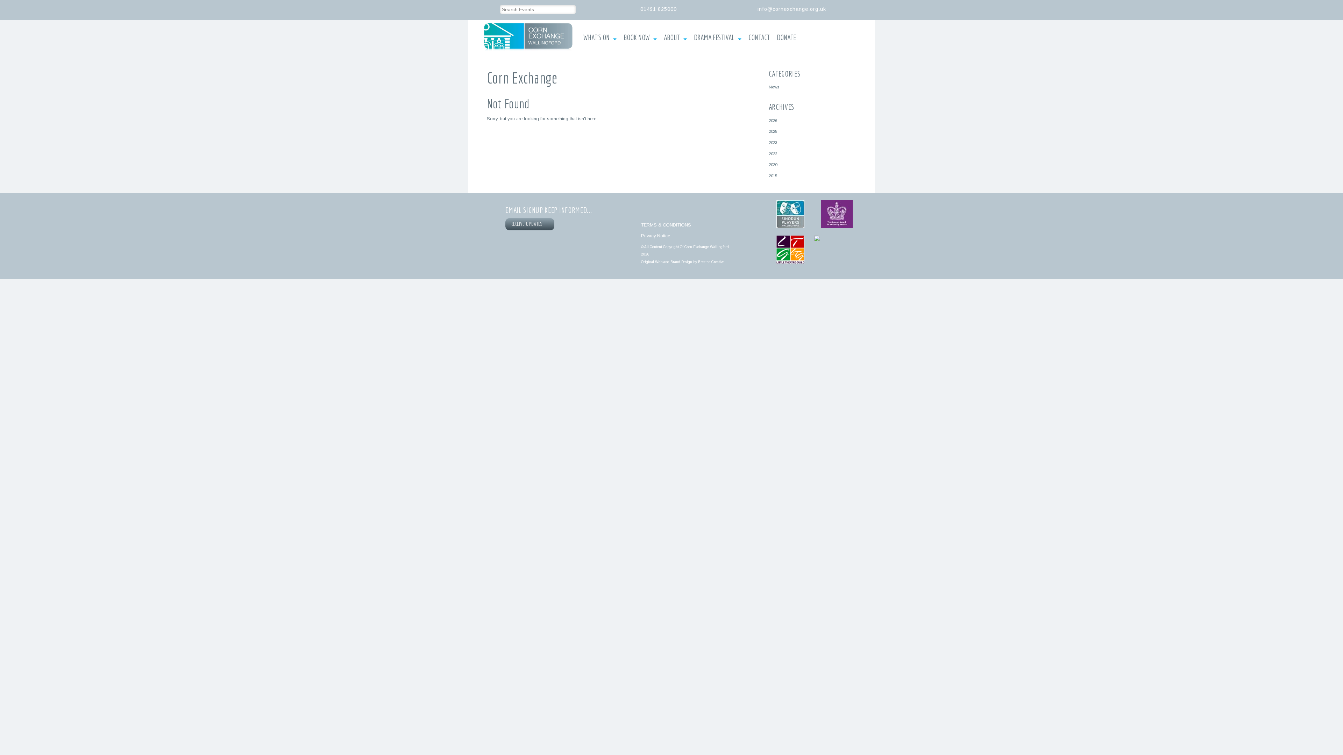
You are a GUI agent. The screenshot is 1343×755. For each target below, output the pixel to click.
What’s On (596, 38)
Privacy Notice (655, 235)
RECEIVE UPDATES (528, 224)
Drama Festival (714, 38)
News (774, 87)
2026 (773, 120)
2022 (773, 153)
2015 (773, 175)
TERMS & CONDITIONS (666, 225)
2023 (773, 142)
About (672, 38)
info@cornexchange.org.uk (792, 9)
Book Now (637, 38)
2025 (773, 131)
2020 (773, 164)
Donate (786, 38)
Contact (759, 38)
